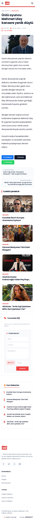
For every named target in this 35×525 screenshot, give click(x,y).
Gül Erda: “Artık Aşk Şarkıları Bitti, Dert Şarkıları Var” (17, 423)
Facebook (8, 157)
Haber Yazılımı (10, 517)
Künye (4, 476)
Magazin (15, 11)
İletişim (4, 479)
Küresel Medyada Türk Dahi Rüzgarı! (17, 400)
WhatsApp (8, 162)
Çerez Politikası (7, 501)
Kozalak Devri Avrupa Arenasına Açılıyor (18, 393)
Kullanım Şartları (7, 498)
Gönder (22, 368)
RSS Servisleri (6, 483)
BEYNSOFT (29, 517)
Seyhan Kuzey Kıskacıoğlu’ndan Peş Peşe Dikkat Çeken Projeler (19, 408)
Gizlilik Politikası (7, 494)
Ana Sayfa (6, 11)
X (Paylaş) (20, 157)
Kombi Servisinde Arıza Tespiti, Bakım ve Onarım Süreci (19, 415)
